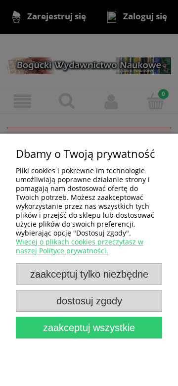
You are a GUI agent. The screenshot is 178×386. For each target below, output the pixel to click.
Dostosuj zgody (89, 300)
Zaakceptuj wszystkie (89, 327)
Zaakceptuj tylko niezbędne (89, 274)
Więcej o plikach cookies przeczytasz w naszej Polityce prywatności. (79, 246)
